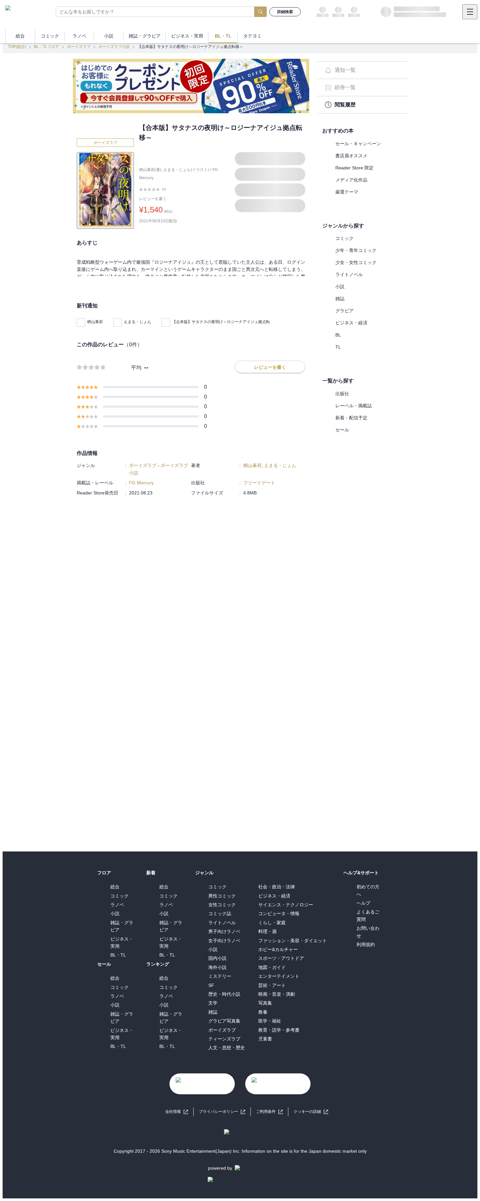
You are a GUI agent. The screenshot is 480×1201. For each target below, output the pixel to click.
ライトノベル (349, 274)
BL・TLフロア (46, 46)
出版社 (342, 393)
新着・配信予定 (351, 417)
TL (338, 347)
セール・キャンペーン (358, 143)
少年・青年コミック (355, 250)
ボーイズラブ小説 (114, 46)
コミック (344, 238)
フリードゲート (259, 482)
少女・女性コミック (355, 262)
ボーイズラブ (78, 46)
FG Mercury (141, 482)
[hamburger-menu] (469, 11)
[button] (310, 1111)
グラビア (344, 310)
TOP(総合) (17, 46)
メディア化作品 (351, 179)
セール (342, 429)
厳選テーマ (346, 192)
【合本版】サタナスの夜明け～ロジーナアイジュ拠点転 (221, 322)
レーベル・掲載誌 (353, 405)
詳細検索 (285, 11)
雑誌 (339, 298)
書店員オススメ (351, 155)
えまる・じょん (137, 322)
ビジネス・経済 (351, 322)
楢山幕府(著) (150, 169)
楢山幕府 (95, 322)
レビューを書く (153, 199)
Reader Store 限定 (354, 167)
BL (338, 334)
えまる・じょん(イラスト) (186, 169)
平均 (136, 367)
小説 (339, 286)
